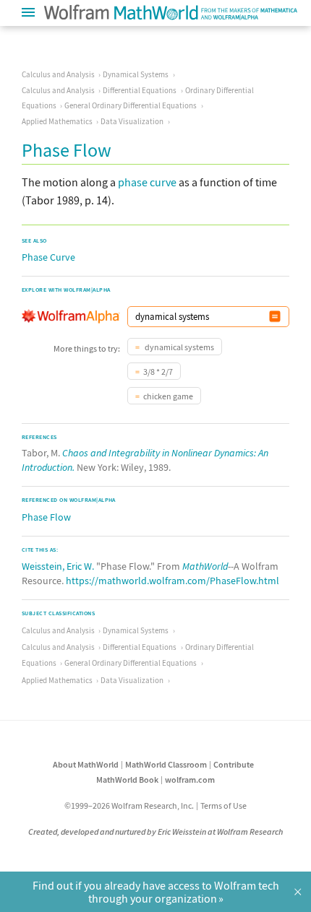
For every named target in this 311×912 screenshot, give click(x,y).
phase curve (147, 182)
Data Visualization (132, 121)
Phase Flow (46, 517)
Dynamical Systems (136, 74)
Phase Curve (48, 257)
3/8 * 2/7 (158, 371)
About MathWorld (86, 764)
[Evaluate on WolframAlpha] (274, 316)
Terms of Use (223, 805)
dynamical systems (178, 347)
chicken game (168, 396)
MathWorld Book (127, 779)
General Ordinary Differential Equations (130, 105)
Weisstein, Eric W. (58, 566)
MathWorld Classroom (166, 764)
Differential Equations (139, 90)
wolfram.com (190, 779)
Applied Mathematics (57, 121)
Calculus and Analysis (58, 74)
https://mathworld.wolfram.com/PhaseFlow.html (172, 580)
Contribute (233, 764)
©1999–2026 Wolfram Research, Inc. (129, 805)
